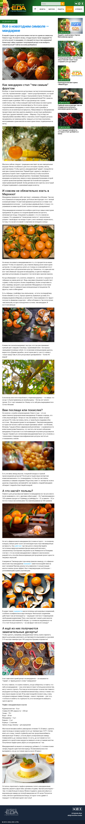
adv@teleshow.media (75, 815)
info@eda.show (76, 813)
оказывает (27, 564)
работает (18, 546)
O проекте (78, 9)
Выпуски (52, 9)
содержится (18, 611)
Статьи (69, 9)
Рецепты (61, 9)
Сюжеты (42, 9)
